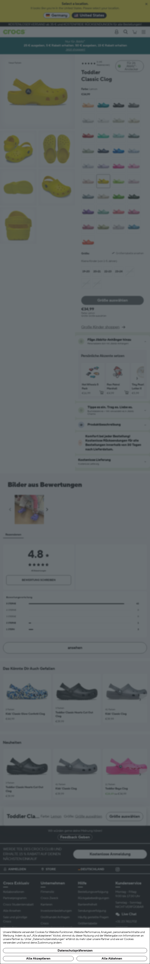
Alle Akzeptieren (38, 958)
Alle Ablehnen (112, 958)
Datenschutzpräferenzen (75, 950)
